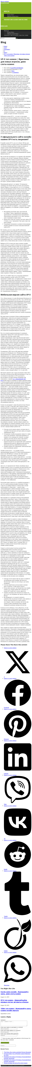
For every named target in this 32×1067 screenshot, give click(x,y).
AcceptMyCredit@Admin (16, 68)
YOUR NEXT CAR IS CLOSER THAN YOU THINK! (16, 35)
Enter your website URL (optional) (9, 1034)
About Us (6, 30)
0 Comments (15, 72)
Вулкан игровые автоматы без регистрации (15, 1063)
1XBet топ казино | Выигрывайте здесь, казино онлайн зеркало (16, 1009)
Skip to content (5, 1)
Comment (3, 1020)
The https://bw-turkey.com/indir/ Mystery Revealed (17, 1052)
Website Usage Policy (12, 33)
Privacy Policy (10, 32)
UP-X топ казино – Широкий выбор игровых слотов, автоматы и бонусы (14, 1001)
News (13, 71)
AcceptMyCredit (5, 3)
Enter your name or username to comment (12, 1027)
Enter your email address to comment (11, 1030)
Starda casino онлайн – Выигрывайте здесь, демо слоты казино (14, 993)
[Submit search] (16, 38)
